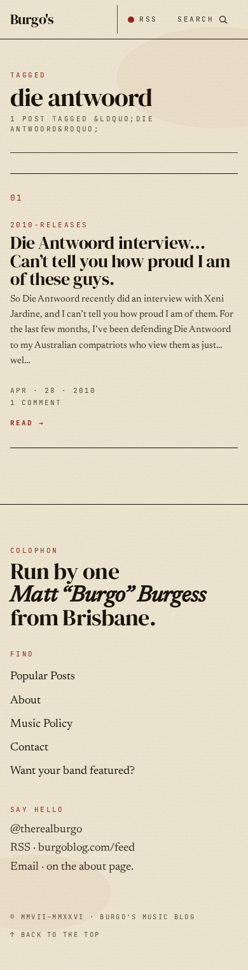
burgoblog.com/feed (86, 848)
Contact (29, 748)
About (25, 701)
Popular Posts (42, 676)
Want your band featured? (72, 771)
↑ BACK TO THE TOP (55, 934)
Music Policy (41, 724)
